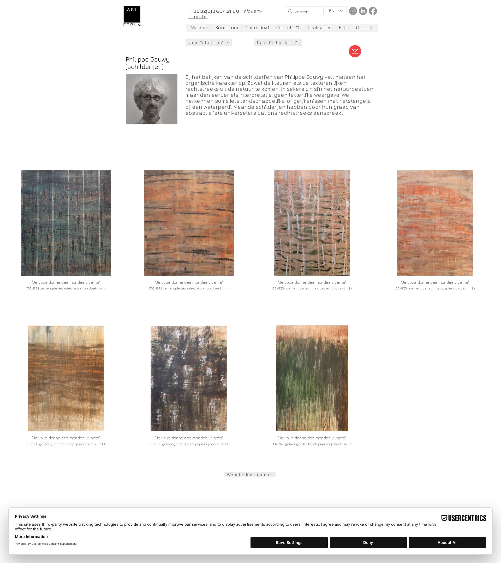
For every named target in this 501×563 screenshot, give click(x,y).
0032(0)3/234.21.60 (216, 11)
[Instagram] (353, 11)
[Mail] (355, 51)
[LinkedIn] (363, 11)
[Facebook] (373, 11)
